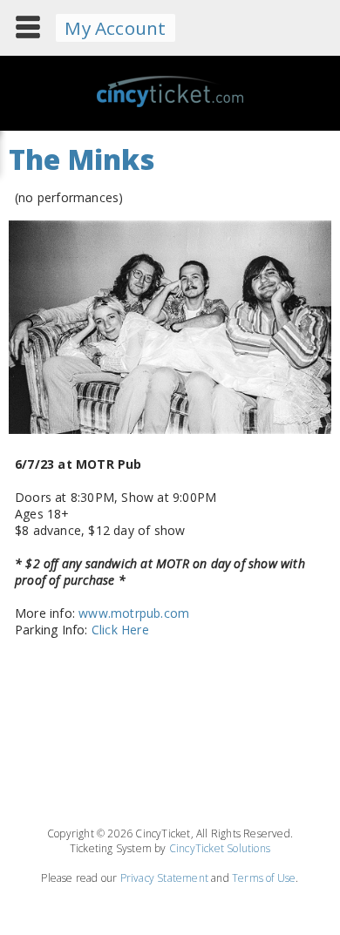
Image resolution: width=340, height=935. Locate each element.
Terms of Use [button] (264, 878)
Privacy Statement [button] (164, 878)
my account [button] (115, 28)
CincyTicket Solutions (219, 848)
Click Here (120, 629)
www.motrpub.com (133, 613)
